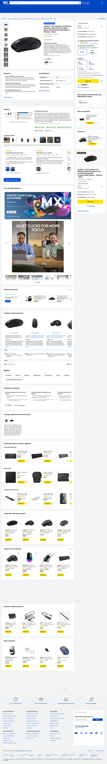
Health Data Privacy (39, 755)
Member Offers (30, 738)
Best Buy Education (54, 723)
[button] (87, 28)
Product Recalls (6, 723)
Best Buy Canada (100, 750)
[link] (12, 180)
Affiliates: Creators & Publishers (57, 718)
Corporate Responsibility (56, 738)
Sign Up (97, 719)
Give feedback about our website (23, 750)
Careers (52, 736)
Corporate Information (55, 733)
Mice (55, 18)
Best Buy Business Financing (9, 743)
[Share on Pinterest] (96, 733)
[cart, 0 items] (102, 3)
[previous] (44, 62)
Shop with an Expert (31, 716)
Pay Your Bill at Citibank (8, 736)
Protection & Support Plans (33, 723)
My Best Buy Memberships (33, 733)
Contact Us (29, 727)
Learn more (81, 727)
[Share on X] (101, 733)
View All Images (14, 332)
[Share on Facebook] (91, 733)
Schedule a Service (31, 718)
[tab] (8, 375)
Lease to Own (6, 738)
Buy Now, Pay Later (7, 740)
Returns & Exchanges (8, 718)
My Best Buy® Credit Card (9, 733)
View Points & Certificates (33, 736)
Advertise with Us (54, 716)
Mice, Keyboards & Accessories (45, 18)
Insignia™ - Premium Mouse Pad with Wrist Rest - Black (48, 473)
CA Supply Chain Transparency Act (94, 755)
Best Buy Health (53, 720)
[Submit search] (79, 2)
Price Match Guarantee (8, 720)
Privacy (18, 754)
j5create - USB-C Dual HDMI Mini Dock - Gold (48, 494)
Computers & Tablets (12, 18)
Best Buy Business (54, 725)
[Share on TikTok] (86, 733)
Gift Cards (5, 727)
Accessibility (5, 754)
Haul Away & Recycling (32, 725)
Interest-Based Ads (24, 755)
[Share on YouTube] (76, 733)
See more (46, 54)
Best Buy (4, 18)
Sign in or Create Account (81, 712)
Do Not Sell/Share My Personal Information (51, 755)
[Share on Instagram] (81, 733)
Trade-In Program (7, 725)
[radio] (82, 65)
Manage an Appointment (32, 720)
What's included (84, 43)
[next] (71, 62)
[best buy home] (5, 2)
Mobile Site (90, 750)
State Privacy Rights (32, 755)
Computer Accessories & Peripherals (27, 18)
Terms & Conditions (93, 43)
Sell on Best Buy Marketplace (57, 713)
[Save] (101, 81)
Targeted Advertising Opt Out (83, 755)
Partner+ (52, 727)
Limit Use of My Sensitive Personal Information (69, 755)
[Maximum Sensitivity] (52, 80)
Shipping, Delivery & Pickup (9, 716)
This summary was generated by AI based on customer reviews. (48, 123)
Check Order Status (7, 713)
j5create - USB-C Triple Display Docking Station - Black (22, 495)
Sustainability (53, 740)
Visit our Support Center (32, 713)
